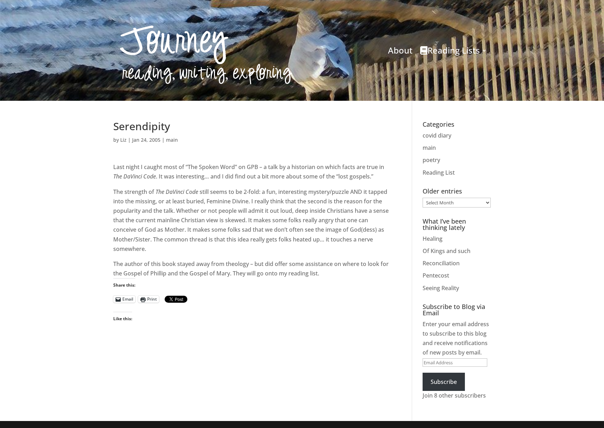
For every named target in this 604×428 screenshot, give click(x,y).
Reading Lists (453, 50)
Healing (433, 239)
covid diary (437, 135)
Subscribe (444, 382)
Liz (123, 139)
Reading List (439, 172)
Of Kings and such (446, 251)
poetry (431, 160)
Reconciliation (441, 263)
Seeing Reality (441, 288)
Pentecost (436, 275)
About (400, 50)
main (172, 139)
